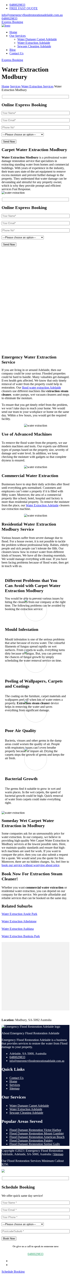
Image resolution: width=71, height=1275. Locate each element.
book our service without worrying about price (30, 865)
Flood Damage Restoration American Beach (36, 1137)
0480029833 (17, 4)
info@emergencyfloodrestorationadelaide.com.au (32, 15)
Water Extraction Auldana (18, 928)
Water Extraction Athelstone (19, 921)
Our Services (17, 35)
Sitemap (14, 1088)
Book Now (9, 1238)
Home (13, 32)
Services (14, 1085)
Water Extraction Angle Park (19, 914)
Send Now (9, 141)
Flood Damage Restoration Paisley (31, 1140)
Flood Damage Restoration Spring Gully (34, 1144)
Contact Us (16, 53)
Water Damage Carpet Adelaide (37, 39)
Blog (12, 49)
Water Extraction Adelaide (33, 42)
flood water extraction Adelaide (41, 387)
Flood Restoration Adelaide (39, 267)
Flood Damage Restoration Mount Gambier (36, 1133)
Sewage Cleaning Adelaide (34, 46)
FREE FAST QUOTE (23, 8)
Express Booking (12, 22)
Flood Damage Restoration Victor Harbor (35, 1130)
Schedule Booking (13, 1271)
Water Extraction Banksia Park (21, 936)
